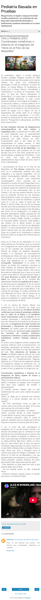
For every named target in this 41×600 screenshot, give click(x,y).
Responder (11, 551)
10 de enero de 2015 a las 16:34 (26, 539)
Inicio (20, 589)
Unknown (10, 539)
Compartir (6, 527)
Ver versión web (20, 594)
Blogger (28, 598)
